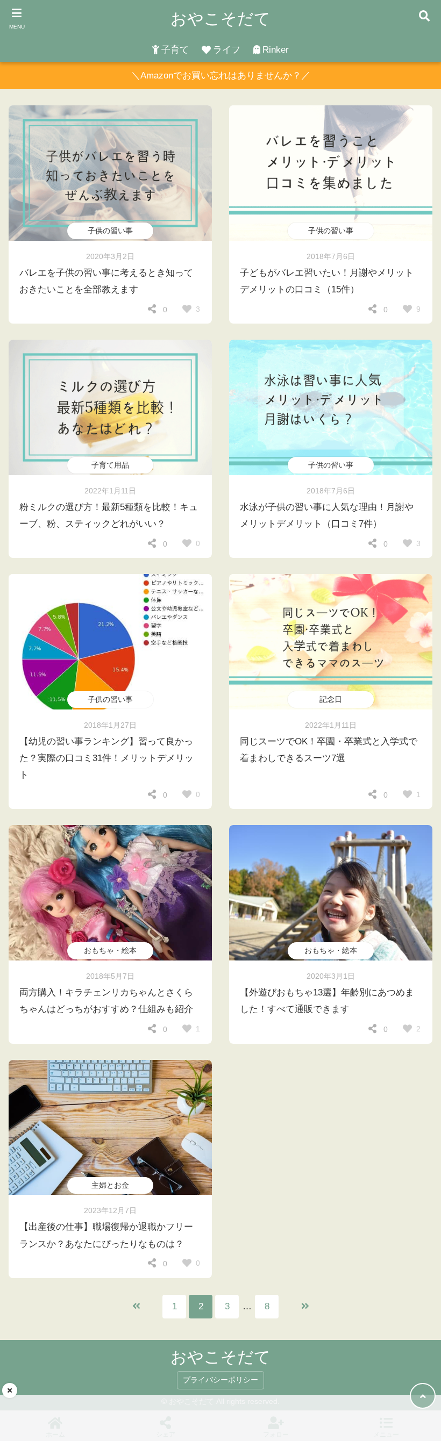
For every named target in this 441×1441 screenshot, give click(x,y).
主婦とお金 (110, 1185)
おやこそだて (220, 18)
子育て (175, 50)
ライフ (226, 50)
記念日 (330, 699)
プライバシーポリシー (220, 1380)
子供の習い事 (110, 230)
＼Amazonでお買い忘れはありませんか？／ (220, 75)
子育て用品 (110, 465)
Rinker (275, 50)
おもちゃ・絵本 (110, 950)
